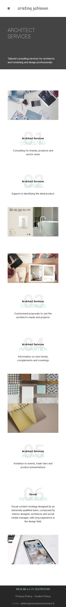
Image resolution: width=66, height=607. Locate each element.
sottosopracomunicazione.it (37, 603)
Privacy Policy (24, 596)
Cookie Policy (42, 596)
